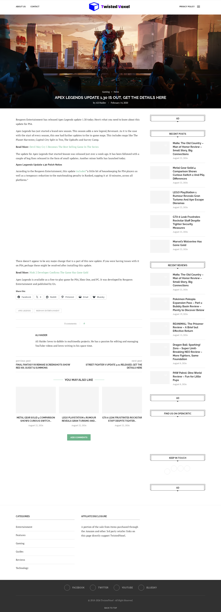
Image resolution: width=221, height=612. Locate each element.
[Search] (203, 6)
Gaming (20, 543)
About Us (21, 6)
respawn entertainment (47, 311)
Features (21, 535)
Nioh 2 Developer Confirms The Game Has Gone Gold (59, 272)
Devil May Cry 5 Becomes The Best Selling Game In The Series (64, 146)
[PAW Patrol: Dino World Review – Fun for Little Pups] (160, 377)
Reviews (20, 559)
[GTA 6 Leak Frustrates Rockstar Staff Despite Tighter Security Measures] (122, 400)
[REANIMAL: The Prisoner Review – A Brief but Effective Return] (160, 328)
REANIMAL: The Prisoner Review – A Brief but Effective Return (188, 327)
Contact (34, 6)
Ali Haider (101, 102)
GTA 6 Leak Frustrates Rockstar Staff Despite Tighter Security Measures (186, 222)
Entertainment (24, 526)
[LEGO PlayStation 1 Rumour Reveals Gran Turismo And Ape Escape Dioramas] (79, 400)
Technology (22, 568)
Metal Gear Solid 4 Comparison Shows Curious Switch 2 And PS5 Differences (188, 173)
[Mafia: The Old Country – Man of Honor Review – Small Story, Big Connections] (160, 147)
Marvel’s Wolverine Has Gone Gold (187, 243)
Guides (19, 551)
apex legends (24, 311)
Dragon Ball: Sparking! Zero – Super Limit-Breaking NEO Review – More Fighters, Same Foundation (187, 352)
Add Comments (78, 437)
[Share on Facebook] (88, 323)
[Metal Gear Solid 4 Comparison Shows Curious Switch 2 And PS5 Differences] (36, 400)
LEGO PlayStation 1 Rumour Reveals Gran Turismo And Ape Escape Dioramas (188, 198)
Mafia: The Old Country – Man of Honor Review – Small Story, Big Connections (188, 149)
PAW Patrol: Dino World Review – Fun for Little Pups (187, 376)
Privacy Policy (187, 6)
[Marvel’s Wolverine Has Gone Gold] (160, 246)
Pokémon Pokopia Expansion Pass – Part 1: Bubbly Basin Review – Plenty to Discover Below (188, 304)
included (81, 171)
